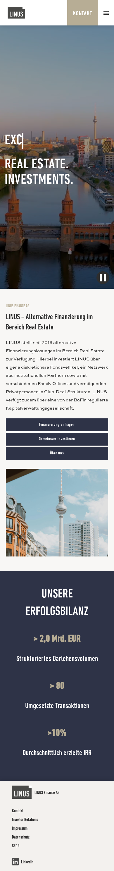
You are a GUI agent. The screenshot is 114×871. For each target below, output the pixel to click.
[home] (16, 13)
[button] (106, 13)
